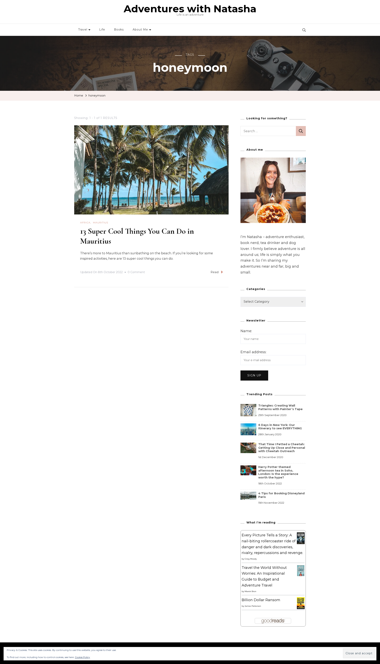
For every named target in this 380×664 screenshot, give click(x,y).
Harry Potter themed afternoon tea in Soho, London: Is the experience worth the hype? (278, 472)
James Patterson (253, 606)
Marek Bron (250, 591)
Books (119, 29)
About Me (140, 29)
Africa (85, 222)
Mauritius (100, 222)
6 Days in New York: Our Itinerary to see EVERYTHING (280, 426)
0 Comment (136, 272)
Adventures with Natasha (190, 9)
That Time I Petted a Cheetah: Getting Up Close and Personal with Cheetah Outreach (281, 447)
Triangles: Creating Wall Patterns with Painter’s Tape (280, 407)
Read (215, 272)
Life (102, 29)
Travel (82, 29)
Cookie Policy (82, 657)
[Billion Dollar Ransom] (301, 600)
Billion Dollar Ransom (261, 600)
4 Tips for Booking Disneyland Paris (281, 495)
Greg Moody (251, 559)
